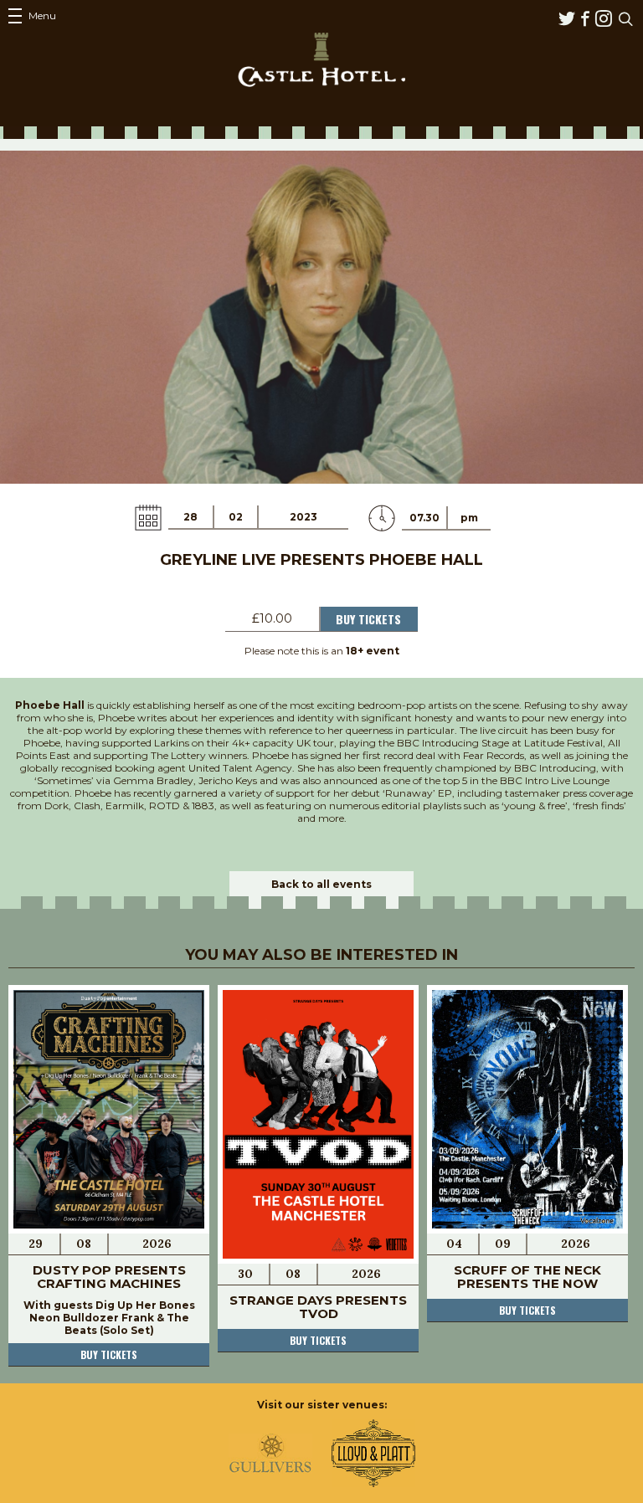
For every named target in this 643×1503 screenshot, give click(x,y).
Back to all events (321, 884)
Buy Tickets (368, 619)
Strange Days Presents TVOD (318, 1306)
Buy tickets (108, 1354)
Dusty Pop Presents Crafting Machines (109, 1276)
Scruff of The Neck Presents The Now (527, 1276)
